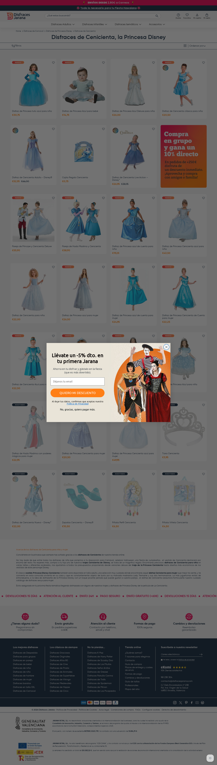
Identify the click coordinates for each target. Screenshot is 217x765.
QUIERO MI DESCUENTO (78, 393)
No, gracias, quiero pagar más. (77, 409)
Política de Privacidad (77, 403)
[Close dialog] (166, 347)
